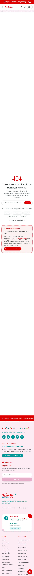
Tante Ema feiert (6, 573)
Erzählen (27, 213)
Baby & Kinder (6, 556)
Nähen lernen (17, 213)
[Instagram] (4, 437)
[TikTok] (17, 437)
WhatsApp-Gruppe (24, 2)
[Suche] (21, 7)
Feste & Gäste (22, 559)
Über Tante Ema (13, 216)
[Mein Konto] (25, 7)
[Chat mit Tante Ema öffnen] (29, 571)
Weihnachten (5, 559)
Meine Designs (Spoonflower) (6, 552)
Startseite (7, 213)
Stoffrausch (5, 546)
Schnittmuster (6, 543)
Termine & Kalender (24, 540)
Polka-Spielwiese (22, 238)
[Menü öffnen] (2, 7)
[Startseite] (2, 11)
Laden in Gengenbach (17, 220)
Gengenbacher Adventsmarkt (22, 544)
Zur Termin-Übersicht (11, 455)
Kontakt (23, 216)
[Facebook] (8, 437)
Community (21, 571)
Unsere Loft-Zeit (22, 556)
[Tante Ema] (9, 7)
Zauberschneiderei (23, 562)
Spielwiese (21, 568)
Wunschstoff (5, 549)
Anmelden (17, 479)
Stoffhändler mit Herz (14, 11)
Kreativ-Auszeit (22, 550)
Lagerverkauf (22, 547)
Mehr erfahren (15, 528)
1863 (22, 11)
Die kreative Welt (23, 574)
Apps (3, 567)
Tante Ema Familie (7, 570)
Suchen (28, 202)
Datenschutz (21, 483)
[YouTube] (22, 437)
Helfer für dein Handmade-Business (8, 563)
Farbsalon (21, 565)
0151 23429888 (13, 523)
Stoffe (6, 11)
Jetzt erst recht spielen (12, 249)
